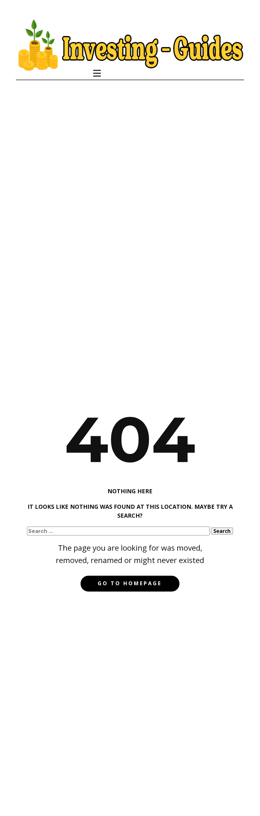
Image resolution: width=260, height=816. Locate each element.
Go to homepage (130, 583)
